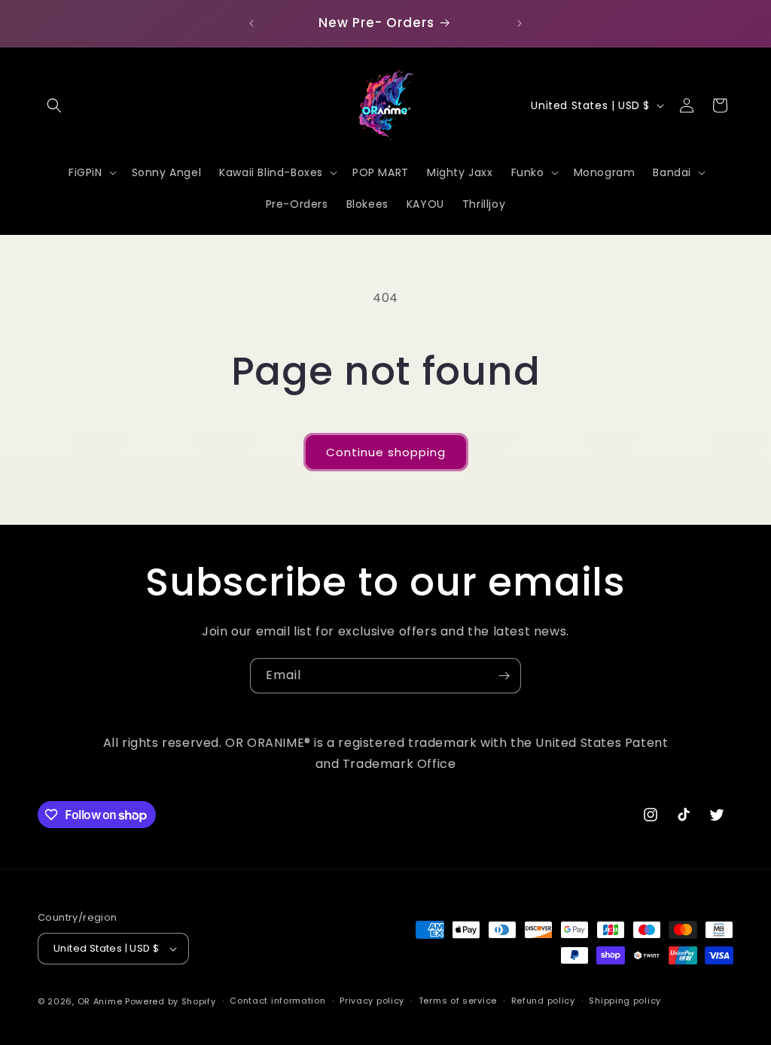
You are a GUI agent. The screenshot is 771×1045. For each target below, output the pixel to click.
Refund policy (543, 1001)
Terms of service (458, 1001)
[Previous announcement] (251, 23)
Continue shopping (386, 452)
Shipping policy (625, 1001)
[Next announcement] (519, 23)
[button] (54, 105)
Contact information (277, 1001)
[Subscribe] (503, 675)
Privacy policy (372, 1001)
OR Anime (100, 1001)
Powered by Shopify (170, 1001)
